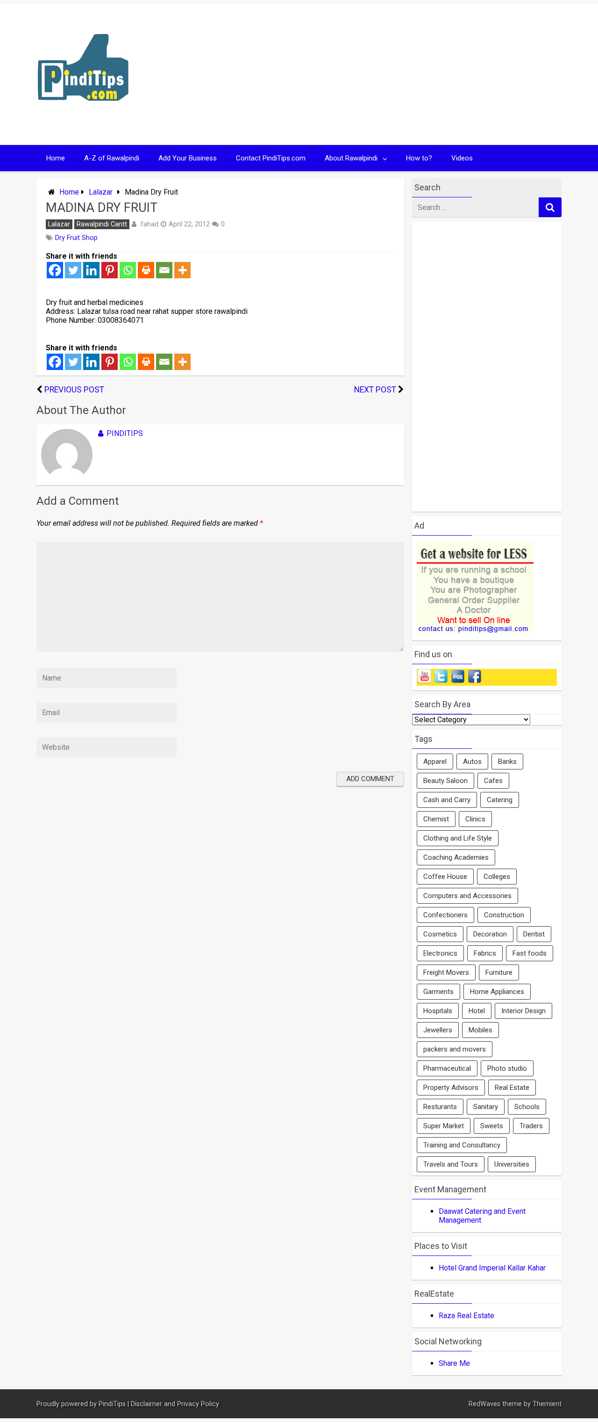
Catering (500, 800)
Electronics (440, 953)
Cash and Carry (446, 800)
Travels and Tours (450, 1164)
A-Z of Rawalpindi (111, 158)
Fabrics (485, 953)
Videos (462, 158)
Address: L (63, 311)
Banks (507, 761)
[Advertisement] (389, 74)
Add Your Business (187, 158)
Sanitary (485, 1107)
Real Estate (512, 1087)
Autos (472, 761)
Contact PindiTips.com (271, 158)
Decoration (490, 934)
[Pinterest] (109, 270)
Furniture (499, 972)
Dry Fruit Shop (76, 238)
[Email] (164, 270)
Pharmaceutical (447, 1068)
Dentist (534, 934)
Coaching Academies (456, 857)
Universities (511, 1164)
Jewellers (437, 1030)
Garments (438, 991)
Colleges (497, 876)
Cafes (493, 780)
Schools (527, 1107)
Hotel (477, 1011)
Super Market (443, 1126)
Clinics (475, 819)
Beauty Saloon (445, 780)
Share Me (454, 1363)
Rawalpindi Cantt (102, 224)
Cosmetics (440, 934)
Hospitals (437, 1011)
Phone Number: (72, 320)
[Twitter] (73, 270)
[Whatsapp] (128, 270)
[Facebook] (55, 270)
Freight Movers (446, 972)
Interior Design (523, 1011)
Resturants (440, 1107)
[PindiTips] (83, 113)
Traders (531, 1126)
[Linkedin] (91, 270)
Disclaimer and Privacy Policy (175, 1404)
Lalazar (101, 192)
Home (55, 158)
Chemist (436, 819)
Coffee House (445, 876)
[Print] (146, 270)
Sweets (491, 1126)
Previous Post (74, 389)
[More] (182, 270)
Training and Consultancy (461, 1145)
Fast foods (530, 953)
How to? (419, 158)
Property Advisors (450, 1087)
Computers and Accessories (467, 896)
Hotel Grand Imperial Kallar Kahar (492, 1267)
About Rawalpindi (351, 158)
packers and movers (454, 1049)
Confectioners (445, 915)
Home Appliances (497, 991)
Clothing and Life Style (457, 838)
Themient (547, 1404)
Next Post (375, 389)
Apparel (435, 761)
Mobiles (480, 1030)
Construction (504, 915)
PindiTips (125, 433)
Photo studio (507, 1068)
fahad (149, 224)
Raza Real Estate (466, 1315)
